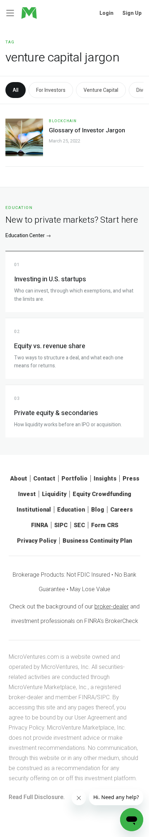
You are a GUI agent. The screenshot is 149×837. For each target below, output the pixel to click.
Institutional (34, 509)
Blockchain (63, 121)
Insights (105, 478)
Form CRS (104, 525)
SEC (79, 525)
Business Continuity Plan (97, 540)
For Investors (50, 90)
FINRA (39, 525)
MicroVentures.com (34, 656)
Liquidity (54, 494)
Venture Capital (101, 90)
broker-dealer (111, 606)
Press (131, 478)
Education (71, 509)
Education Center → (28, 235)
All (15, 90)
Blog (97, 509)
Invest (27, 494)
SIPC (61, 525)
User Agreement (95, 717)
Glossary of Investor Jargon (87, 130)
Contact (44, 478)
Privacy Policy (36, 540)
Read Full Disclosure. (37, 797)
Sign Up (132, 13)
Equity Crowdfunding (102, 494)
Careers (121, 509)
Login (106, 13)
